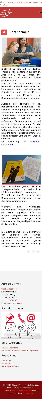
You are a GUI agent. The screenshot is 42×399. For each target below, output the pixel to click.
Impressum (6, 360)
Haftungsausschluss (10, 366)
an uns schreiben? (14, 303)
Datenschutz (6, 363)
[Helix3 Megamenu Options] (41, 12)
